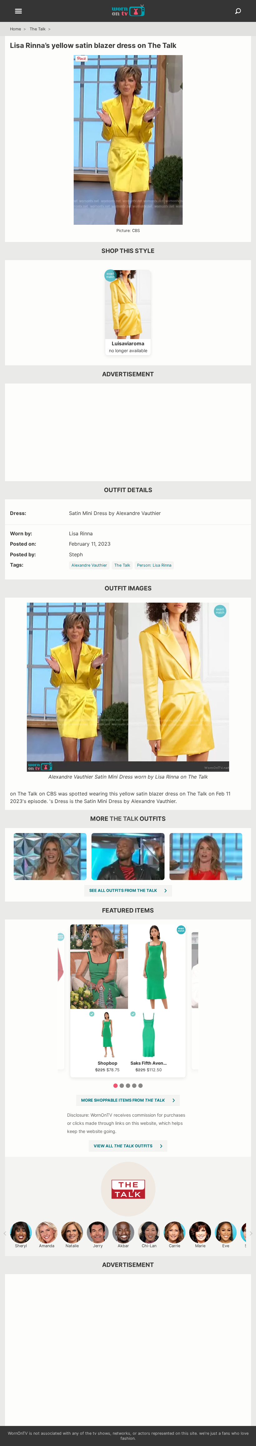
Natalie (72, 1245)
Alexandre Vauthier (89, 565)
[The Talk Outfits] (128, 1189)
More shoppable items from (123, 1100)
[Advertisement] (128, 432)
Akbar (123, 1245)
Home (15, 29)
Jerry (98, 1245)
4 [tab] (134, 1085)
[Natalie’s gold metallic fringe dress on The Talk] (50, 856)
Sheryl (21, 1245)
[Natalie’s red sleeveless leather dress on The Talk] (206, 856)
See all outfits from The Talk (123, 890)
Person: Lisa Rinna (154, 565)
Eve (225, 1245)
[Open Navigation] (18, 11)
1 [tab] (115, 1085)
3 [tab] (128, 1085)
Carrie (174, 1245)
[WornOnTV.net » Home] (128, 11)
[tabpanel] (128, 1000)
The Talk (38, 29)
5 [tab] (140, 1085)
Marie (200, 1245)
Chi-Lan (149, 1245)
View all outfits (123, 1146)
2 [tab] (122, 1085)
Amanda (46, 1245)
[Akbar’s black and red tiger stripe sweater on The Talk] (127, 856)
